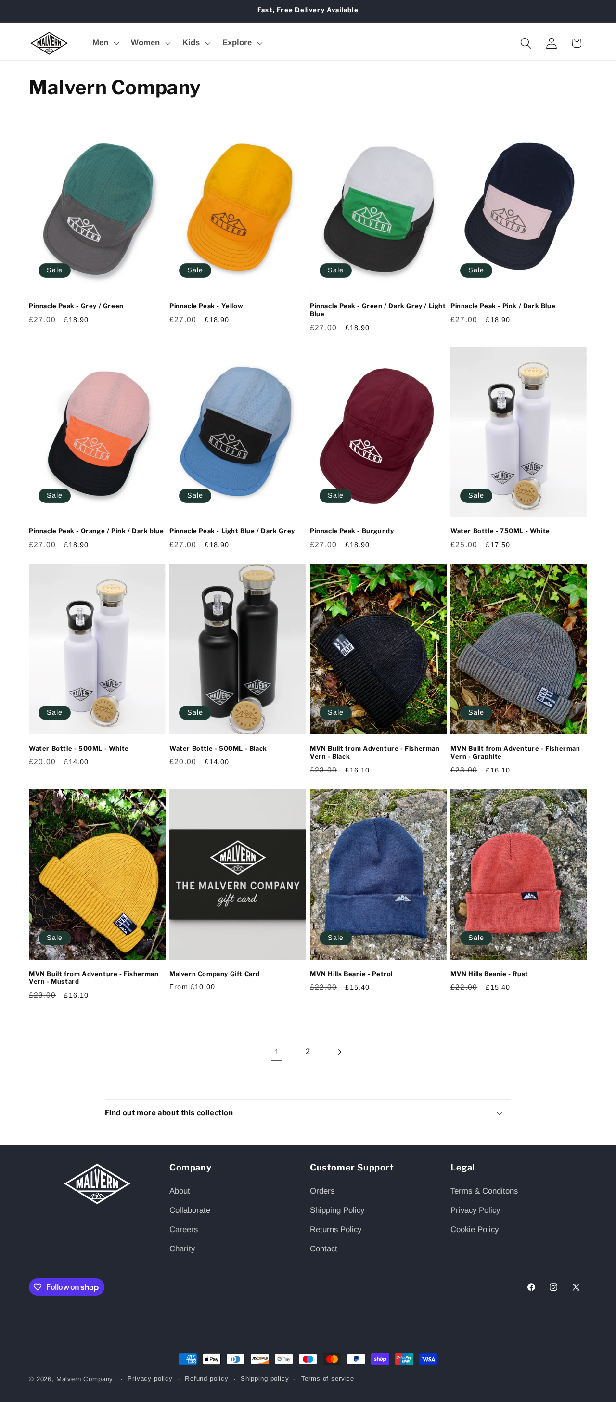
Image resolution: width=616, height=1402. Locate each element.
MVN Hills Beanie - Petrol (351, 974)
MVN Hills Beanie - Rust (489, 974)
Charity (182, 1248)
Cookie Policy (474, 1229)
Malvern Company (86, 1379)
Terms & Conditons (484, 1191)
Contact (323, 1248)
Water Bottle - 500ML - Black (218, 748)
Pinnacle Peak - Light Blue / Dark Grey (232, 531)
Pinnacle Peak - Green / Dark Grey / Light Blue (378, 310)
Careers (183, 1229)
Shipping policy (265, 1378)
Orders (322, 1191)
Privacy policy (150, 1378)
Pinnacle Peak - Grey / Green (76, 305)
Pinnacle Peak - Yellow (206, 305)
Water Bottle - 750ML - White (500, 531)
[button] (105, 43)
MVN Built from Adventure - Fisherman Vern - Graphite (515, 752)
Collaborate (189, 1210)
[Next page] (339, 1052)
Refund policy (207, 1378)
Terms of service (327, 1378)
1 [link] (277, 1051)
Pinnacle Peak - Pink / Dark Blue (502, 305)
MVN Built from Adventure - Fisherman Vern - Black (375, 752)
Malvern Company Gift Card (214, 974)
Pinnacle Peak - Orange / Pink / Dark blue (96, 531)
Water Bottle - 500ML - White (79, 748)
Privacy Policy (475, 1210)
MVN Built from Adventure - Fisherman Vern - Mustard (94, 978)
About (179, 1191)
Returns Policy (335, 1229)
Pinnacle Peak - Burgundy (352, 531)
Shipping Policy (337, 1210)
